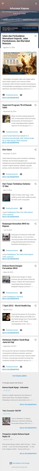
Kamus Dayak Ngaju (11, 20)
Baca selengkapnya (10, 98)
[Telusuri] (36, 4)
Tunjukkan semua (29, 28)
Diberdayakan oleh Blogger (21, 463)
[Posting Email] (21, 96)
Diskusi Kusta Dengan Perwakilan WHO (12, 267)
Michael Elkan (24, 467)
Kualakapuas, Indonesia (15, 297)
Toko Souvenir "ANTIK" (11, 411)
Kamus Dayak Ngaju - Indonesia (15, 387)
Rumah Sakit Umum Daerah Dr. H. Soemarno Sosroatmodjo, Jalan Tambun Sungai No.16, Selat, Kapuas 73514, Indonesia (18, 138)
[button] (35, 36)
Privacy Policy (29, 20)
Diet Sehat (7, 149)
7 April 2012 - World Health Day (16, 305)
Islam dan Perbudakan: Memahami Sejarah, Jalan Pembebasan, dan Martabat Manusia (16, 40)
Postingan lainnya (19, 376)
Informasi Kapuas (19, 8)
